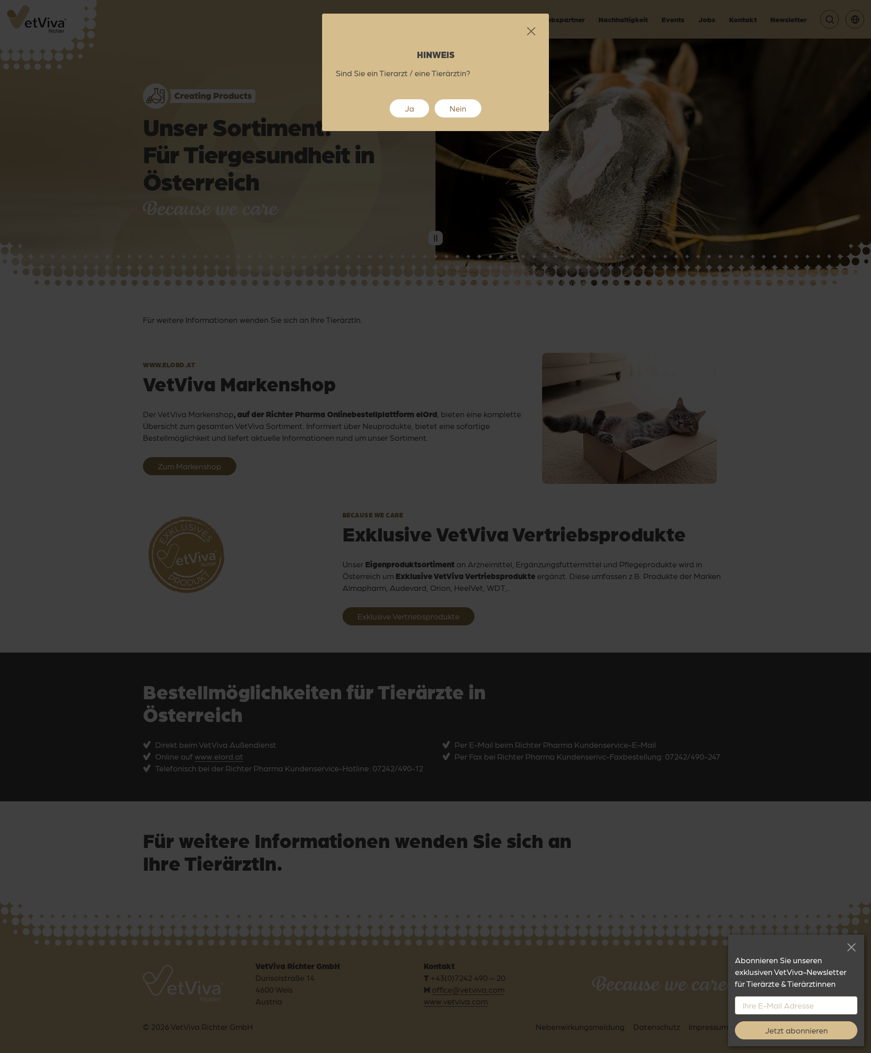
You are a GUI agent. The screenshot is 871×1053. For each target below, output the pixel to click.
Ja (409, 108)
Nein (458, 108)
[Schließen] (851, 947)
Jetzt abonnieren (796, 1030)
